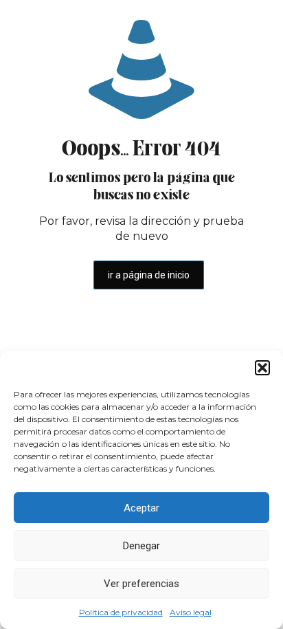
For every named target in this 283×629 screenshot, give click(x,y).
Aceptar (141, 508)
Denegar (141, 546)
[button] (262, 368)
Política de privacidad (121, 612)
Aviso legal (191, 612)
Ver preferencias (141, 583)
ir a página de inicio (149, 274)
